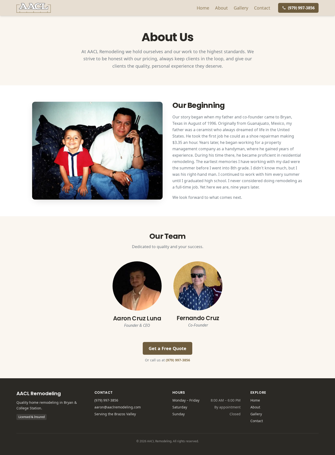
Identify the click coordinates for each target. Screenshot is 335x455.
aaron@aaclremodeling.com (117, 407)
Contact (262, 8)
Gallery (241, 8)
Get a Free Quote (167, 348)
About (221, 8)
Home (203, 8)
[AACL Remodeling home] (33, 8)
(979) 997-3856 (178, 360)
